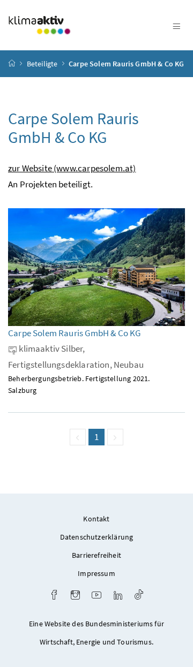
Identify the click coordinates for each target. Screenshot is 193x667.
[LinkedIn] (118, 596)
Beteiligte (42, 64)
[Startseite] (12, 64)
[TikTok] (138, 596)
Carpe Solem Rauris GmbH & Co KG (126, 64)
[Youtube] (96, 596)
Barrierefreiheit (96, 555)
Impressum (96, 573)
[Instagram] (75, 596)
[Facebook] (54, 596)
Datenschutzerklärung (96, 537)
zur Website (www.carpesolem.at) (72, 168)
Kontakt (96, 519)
